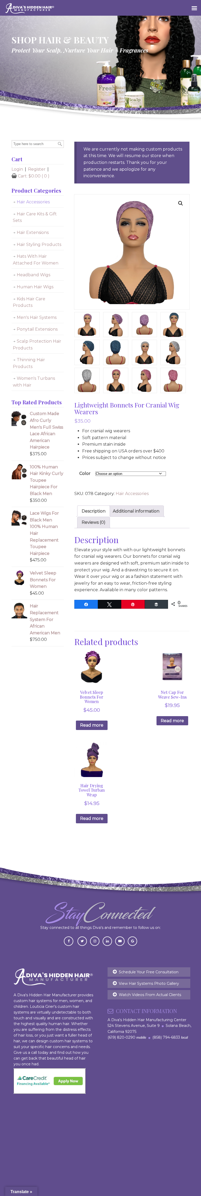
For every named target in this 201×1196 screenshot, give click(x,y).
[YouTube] (120, 940)
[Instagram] (94, 940)
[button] (180, 203)
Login (17, 169)
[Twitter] (82, 940)
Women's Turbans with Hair (34, 382)
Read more (91, 725)
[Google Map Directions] (132, 940)
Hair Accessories (132, 493)
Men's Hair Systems (37, 317)
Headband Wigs (33, 274)
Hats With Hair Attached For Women (35, 260)
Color (85, 473)
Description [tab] (93, 511)
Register (37, 169)
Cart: (33, 176)
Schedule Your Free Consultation (148, 972)
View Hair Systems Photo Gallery (149, 983)
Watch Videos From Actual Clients (150, 994)
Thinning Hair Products (29, 363)
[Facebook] (68, 940)
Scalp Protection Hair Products (37, 344)
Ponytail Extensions (37, 329)
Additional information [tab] (136, 511)
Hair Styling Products (39, 244)
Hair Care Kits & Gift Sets (35, 217)
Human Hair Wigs (35, 286)
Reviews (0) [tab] (93, 522)
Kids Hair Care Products (29, 302)
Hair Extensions (33, 232)
